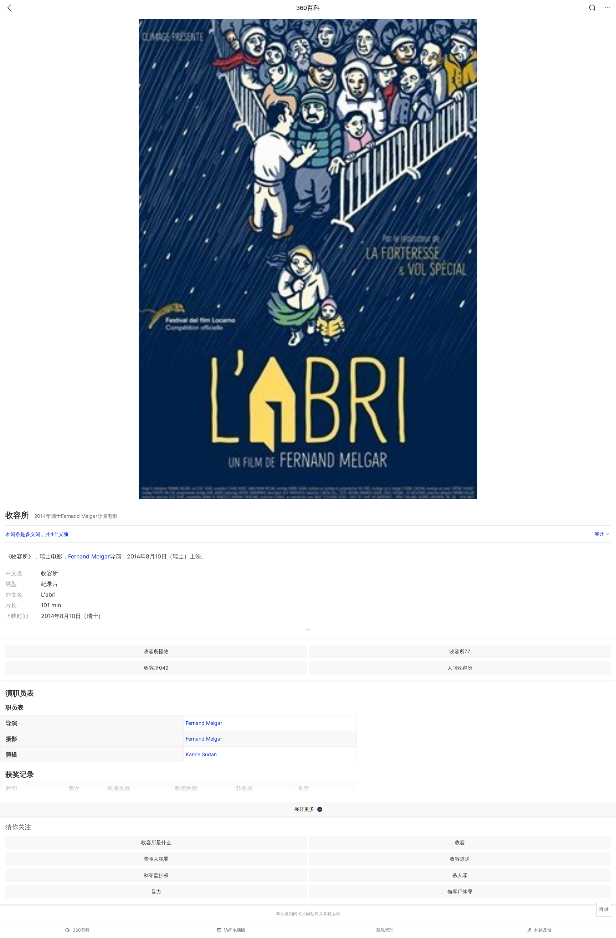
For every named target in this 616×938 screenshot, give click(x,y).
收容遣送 (460, 859)
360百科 (308, 7)
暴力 (156, 891)
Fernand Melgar (89, 556)
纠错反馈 (542, 930)
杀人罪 (459, 875)
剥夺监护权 (156, 875)
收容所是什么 (156, 842)
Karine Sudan (201, 754)
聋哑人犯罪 (156, 859)
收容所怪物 (156, 651)
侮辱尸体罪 (459, 891)
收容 (460, 842)
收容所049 (156, 668)
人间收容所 (459, 668)
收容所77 (460, 651)
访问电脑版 (234, 930)
